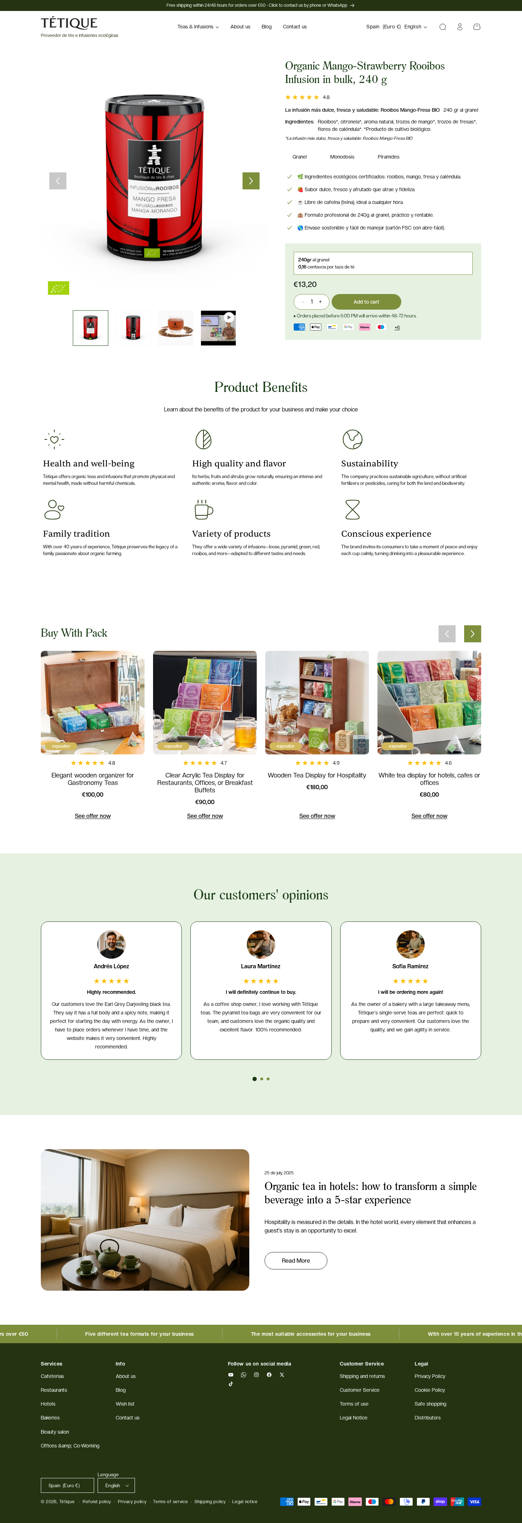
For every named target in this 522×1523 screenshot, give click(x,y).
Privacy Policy (430, 1376)
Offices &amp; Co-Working (70, 1446)
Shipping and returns (362, 1376)
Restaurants (54, 1390)
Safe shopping (430, 1404)
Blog (121, 1390)
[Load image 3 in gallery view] (176, 328)
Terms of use (354, 1404)
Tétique (67, 1501)
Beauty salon (55, 1432)
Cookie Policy (430, 1390)
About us (126, 1376)
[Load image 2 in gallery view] (133, 328)
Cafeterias (52, 1376)
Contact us (128, 1418)
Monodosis (342, 157)
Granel (300, 157)
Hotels (48, 1404)
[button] (198, 27)
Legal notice (244, 1501)
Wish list (125, 1404)
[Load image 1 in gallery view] (90, 328)
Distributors (428, 1418)
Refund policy (97, 1501)
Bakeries (50, 1418)
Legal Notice (354, 1418)
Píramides (388, 157)
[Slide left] (57, 180)
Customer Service (360, 1390)
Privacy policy (132, 1501)
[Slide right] (251, 180)
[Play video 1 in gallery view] (218, 328)
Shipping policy (210, 1501)
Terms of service (170, 1501)
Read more (296, 1260)
